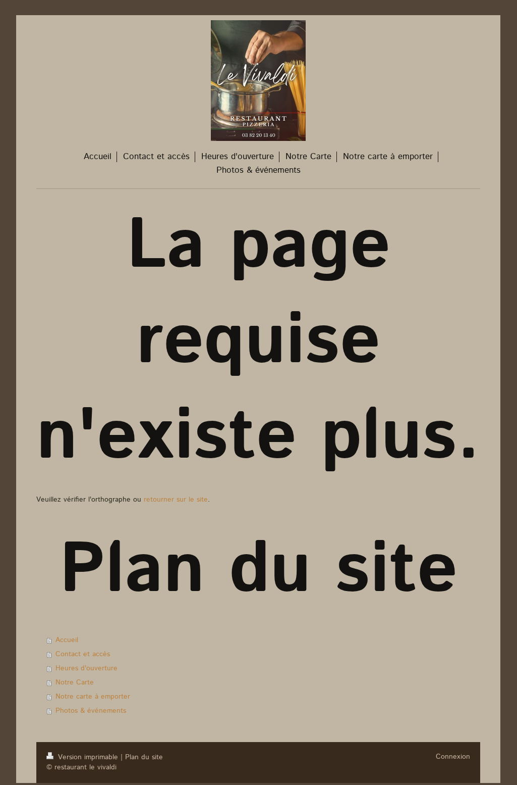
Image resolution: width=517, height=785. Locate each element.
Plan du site (144, 757)
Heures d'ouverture (86, 668)
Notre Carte (74, 682)
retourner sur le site (176, 500)
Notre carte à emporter (92, 697)
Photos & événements (90, 711)
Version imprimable (88, 757)
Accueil (66, 640)
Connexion (453, 757)
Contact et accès (82, 654)
